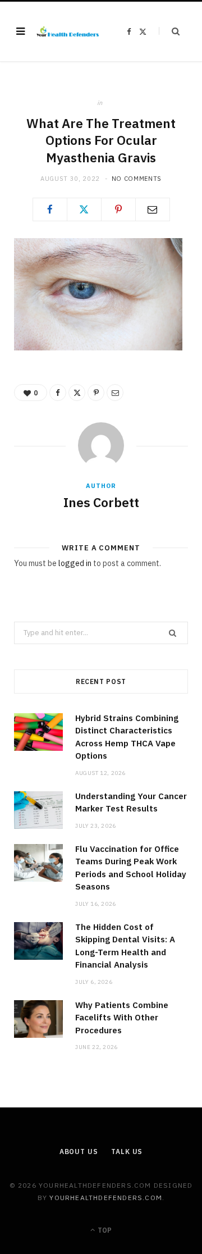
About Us (78, 1151)
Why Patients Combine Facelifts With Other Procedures (121, 1018)
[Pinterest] (118, 209)
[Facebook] (50, 209)
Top (104, 1230)
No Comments (137, 179)
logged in (74, 563)
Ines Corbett (101, 502)
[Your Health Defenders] (67, 31)
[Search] (169, 31)
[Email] (152, 209)
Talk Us (127, 1151)
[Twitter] (84, 209)
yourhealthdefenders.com (105, 1197)
